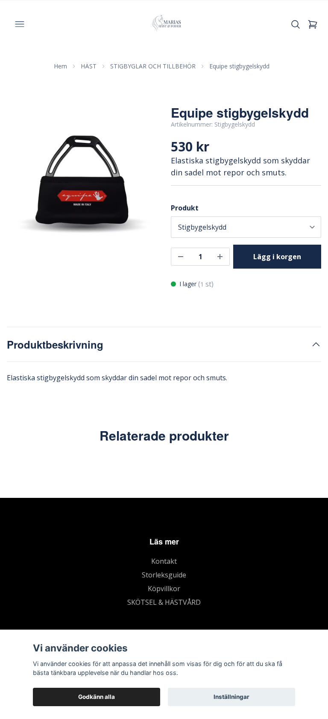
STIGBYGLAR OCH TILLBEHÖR (153, 66)
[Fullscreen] (82, 180)
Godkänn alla (96, 696)
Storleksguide (164, 575)
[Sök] (295, 24)
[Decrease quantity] (180, 256)
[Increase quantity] (220, 256)
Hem (60, 66)
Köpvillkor (164, 588)
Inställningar (231, 696)
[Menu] (19, 24)
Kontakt (164, 561)
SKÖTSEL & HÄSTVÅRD (164, 602)
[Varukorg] (312, 24)
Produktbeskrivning (55, 344)
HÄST (89, 66)
